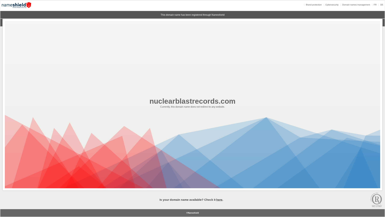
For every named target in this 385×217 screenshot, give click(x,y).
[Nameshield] (16, 9)
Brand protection (314, 5)
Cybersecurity (332, 5)
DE (381, 5)
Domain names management (356, 5)
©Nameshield (192, 213)
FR (375, 5)
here (219, 199)
